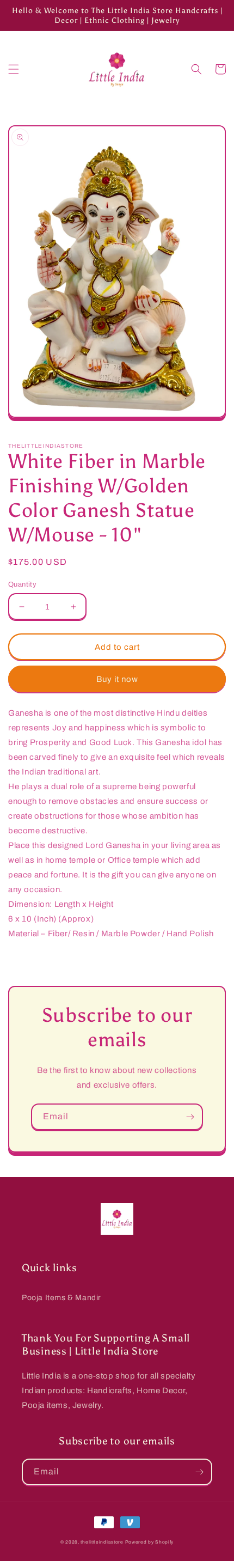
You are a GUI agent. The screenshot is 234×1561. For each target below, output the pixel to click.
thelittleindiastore (102, 1542)
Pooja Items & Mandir (61, 1298)
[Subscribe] (190, 1116)
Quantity (22, 584)
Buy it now (117, 679)
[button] (14, 69)
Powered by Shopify (149, 1542)
